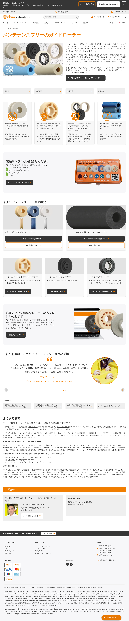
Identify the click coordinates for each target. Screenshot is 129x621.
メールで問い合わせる (30, 516)
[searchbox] (59, 17)
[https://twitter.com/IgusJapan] (71, 564)
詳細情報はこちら (32, 245)
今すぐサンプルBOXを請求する (18, 182)
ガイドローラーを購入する (32, 239)
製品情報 (36, 23)
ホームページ (7, 28)
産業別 (46, 23)
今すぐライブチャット (111, 618)
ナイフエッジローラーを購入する (95, 239)
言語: (103, 560)
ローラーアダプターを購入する (101, 291)
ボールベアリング (63, 427)
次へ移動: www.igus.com (107, 4)
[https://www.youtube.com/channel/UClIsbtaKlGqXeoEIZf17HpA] (67, 564)
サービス (74, 23)
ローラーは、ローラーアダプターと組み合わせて (21, 462)
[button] (63, 390)
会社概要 (85, 23)
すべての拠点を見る (87, 4)
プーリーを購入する (56, 291)
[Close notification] (124, 4)
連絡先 (111, 23)
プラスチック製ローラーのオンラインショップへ (84, 78)
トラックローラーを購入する (17, 291)
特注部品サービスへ (14, 335)
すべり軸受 (33, 427)
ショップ (5, 23)
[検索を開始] (76, 17)
